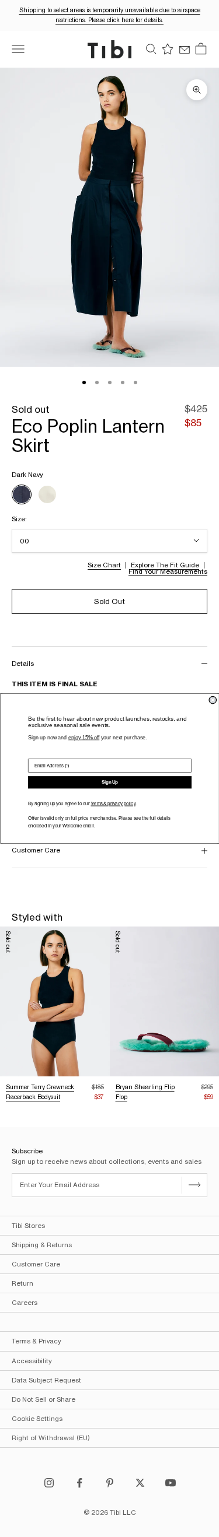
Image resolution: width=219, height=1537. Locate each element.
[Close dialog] (213, 700)
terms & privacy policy (113, 803)
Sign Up (110, 782)
